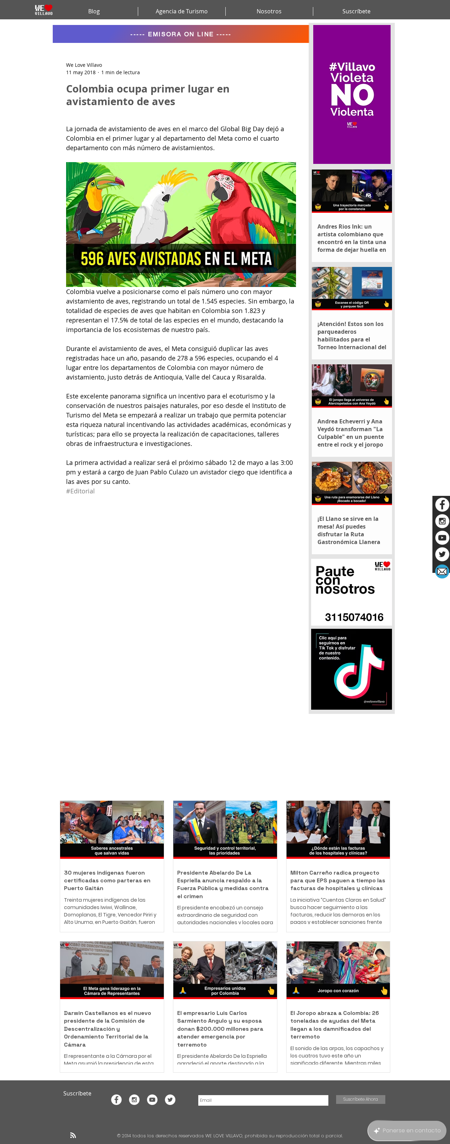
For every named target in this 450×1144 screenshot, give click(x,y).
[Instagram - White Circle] (442, 521)
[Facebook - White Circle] (442, 505)
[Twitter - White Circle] (442, 554)
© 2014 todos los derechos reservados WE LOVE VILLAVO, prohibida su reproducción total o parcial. (230, 1135)
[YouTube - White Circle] (442, 538)
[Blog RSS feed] (73, 1135)
